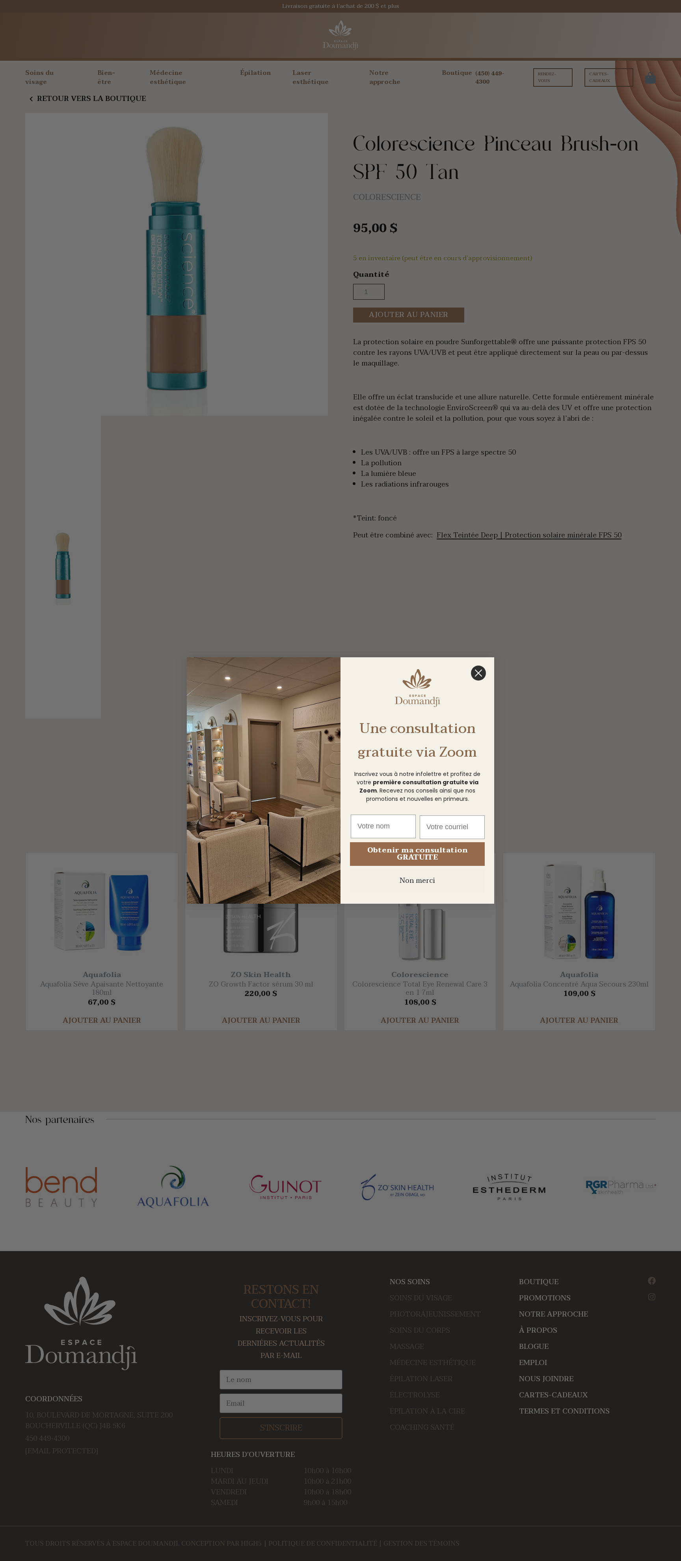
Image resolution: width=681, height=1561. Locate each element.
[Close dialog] (478, 673)
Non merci (417, 881)
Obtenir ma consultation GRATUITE (417, 853)
